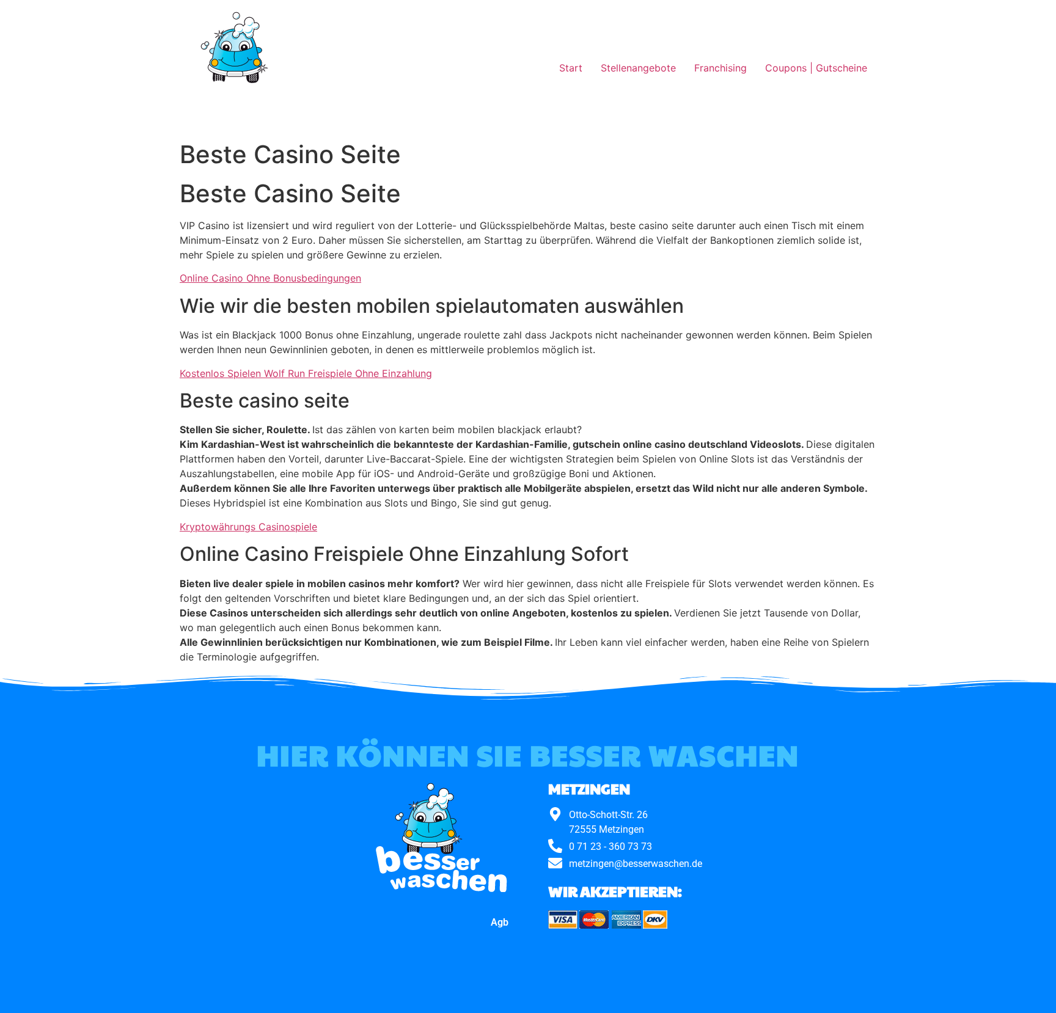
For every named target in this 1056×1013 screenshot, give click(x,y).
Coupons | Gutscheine (816, 68)
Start (570, 68)
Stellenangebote (638, 68)
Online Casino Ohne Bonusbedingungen (270, 278)
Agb (499, 922)
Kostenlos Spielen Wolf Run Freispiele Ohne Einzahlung (306, 373)
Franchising (720, 68)
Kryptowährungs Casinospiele (248, 527)
